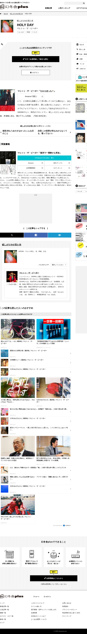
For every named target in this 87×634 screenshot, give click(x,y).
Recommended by (58, 525)
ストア (2, 622)
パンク (35, 32)
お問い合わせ (66, 603)
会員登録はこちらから (54, 578)
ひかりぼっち (46, 91)
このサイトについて (37, 603)
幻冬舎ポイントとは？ (38, 616)
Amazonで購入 (31, 96)
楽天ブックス (57, 163)
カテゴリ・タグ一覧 (6, 616)
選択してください (58, 265)
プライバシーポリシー (69, 609)
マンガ (80, 191)
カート (37, 596)
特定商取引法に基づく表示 (71, 613)
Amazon (31, 163)
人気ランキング (64, 8)
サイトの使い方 (36, 606)
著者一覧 (3, 619)
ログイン (35, 72)
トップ (2, 603)
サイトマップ (66, 616)
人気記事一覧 (4, 609)
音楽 (28, 32)
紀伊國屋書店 (30, 168)
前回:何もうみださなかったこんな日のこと (18, 132)
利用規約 (65, 606)
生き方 (6, 14)
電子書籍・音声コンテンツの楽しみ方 (43, 609)
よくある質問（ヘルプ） (39, 619)
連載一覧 (3, 613)
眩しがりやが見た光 (16, 14)
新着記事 (48, 8)
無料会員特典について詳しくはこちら (54, 584)
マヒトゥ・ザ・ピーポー (29, 273)
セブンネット (57, 168)
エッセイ (21, 32)
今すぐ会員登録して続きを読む (36, 59)
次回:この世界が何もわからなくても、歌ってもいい (52, 132)
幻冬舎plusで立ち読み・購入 (44, 158)
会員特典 (34, 613)
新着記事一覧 (4, 606)
